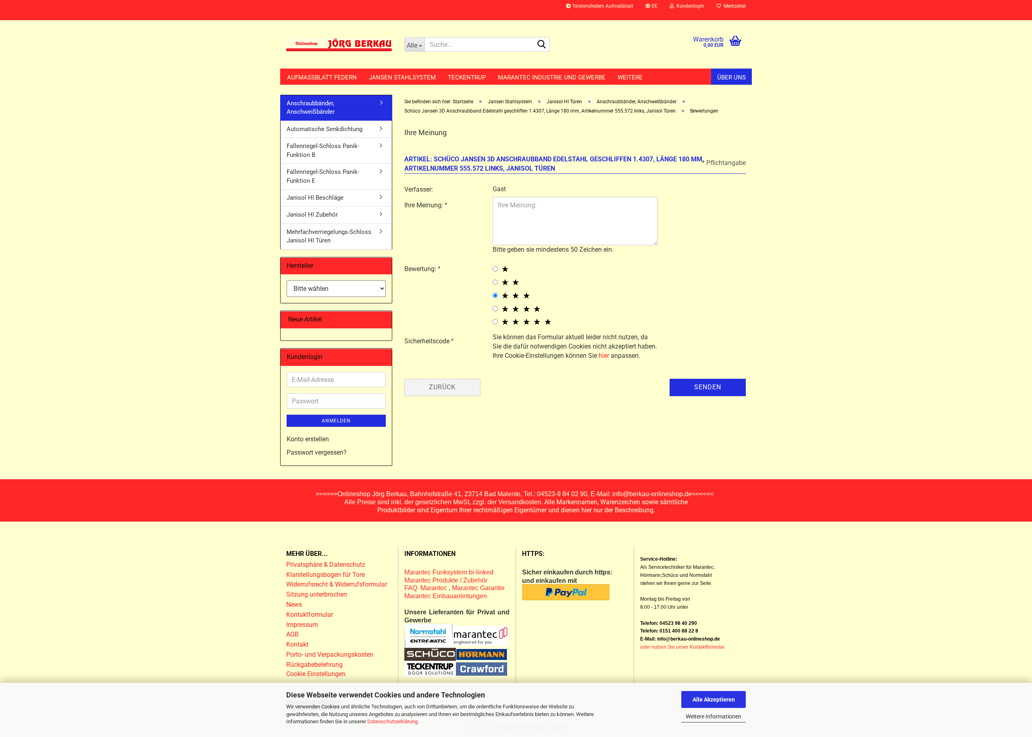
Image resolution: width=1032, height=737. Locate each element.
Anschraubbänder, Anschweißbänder (311, 107)
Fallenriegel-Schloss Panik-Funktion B (323, 150)
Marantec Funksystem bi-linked (448, 572)
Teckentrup (467, 77)
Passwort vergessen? (317, 452)
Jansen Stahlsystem (402, 77)
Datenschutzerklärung (392, 721)
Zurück (442, 387)
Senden (707, 387)
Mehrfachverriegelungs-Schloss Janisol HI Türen (329, 236)
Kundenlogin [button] (689, 6)
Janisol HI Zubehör (312, 214)
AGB (292, 634)
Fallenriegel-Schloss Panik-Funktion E (323, 176)
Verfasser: (418, 189)
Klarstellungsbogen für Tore (325, 574)
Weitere (630, 77)
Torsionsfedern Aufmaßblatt (602, 6)
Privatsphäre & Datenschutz (326, 564)
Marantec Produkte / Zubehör (445, 580)
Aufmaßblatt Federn (322, 77)
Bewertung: (421, 269)
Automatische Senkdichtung (324, 129)
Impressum (302, 624)
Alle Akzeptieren (714, 699)
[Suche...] (541, 45)
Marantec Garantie (478, 588)
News (294, 604)
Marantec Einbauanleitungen (445, 596)
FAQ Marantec (426, 588)
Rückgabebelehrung (314, 664)
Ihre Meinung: (424, 205)
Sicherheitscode (427, 341)
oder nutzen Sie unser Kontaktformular (682, 647)
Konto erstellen (308, 439)
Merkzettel (733, 6)
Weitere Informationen (713, 716)
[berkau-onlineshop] (339, 44)
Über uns (731, 77)
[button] (651, 10)
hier (604, 355)
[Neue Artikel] (382, 319)
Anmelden (336, 421)
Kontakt (297, 644)
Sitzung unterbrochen (316, 594)
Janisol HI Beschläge (315, 197)
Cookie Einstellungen (315, 674)
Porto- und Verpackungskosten (329, 654)
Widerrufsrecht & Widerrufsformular (336, 584)
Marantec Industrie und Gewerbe (551, 77)
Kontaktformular (309, 614)
